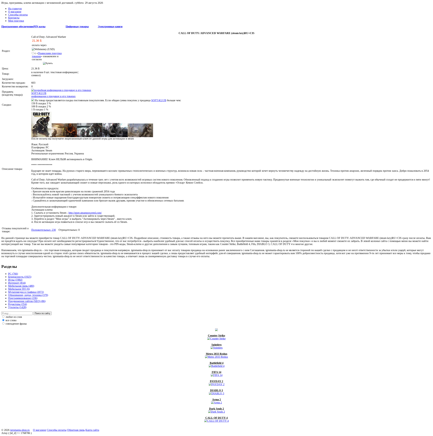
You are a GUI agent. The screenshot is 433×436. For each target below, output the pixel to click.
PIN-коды (39, 26)
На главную (15, 8)
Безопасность (19, 276)
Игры (15, 279)
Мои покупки (16, 20)
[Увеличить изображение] (41, 136)
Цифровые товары (77, 26)
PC (13, 273)
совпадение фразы (16, 323)
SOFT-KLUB (158, 100)
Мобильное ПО (19, 289)
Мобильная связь (21, 285)
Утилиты (17, 307)
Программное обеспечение (17, 26)
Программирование (22, 298)
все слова (10, 320)
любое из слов (13, 316)
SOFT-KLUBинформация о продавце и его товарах (53, 95)
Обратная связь (76, 430)
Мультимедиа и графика (26, 292)
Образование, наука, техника (28, 295)
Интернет (17, 282)
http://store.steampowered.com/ (85, 212)
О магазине (14, 11)
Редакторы (17, 304)
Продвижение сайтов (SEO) (26, 301)
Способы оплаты (18, 14)
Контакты (13, 17)
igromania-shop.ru (20, 430)
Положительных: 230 (43, 229)
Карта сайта (92, 430)
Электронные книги (110, 26)
